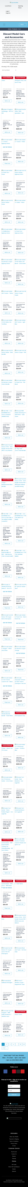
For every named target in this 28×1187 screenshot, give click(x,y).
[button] (4, 24)
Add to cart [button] (7, 101)
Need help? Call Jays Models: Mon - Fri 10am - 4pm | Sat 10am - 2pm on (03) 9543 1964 (14, 1058)
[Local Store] (3, 6)
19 (20, 1044)
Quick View (7, 86)
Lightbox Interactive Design (19, 1181)
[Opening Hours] (17, 7)
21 (3, 1048)
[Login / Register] (4, 12)
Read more (7, 163)
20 (24, 1044)
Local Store (8, 6)
